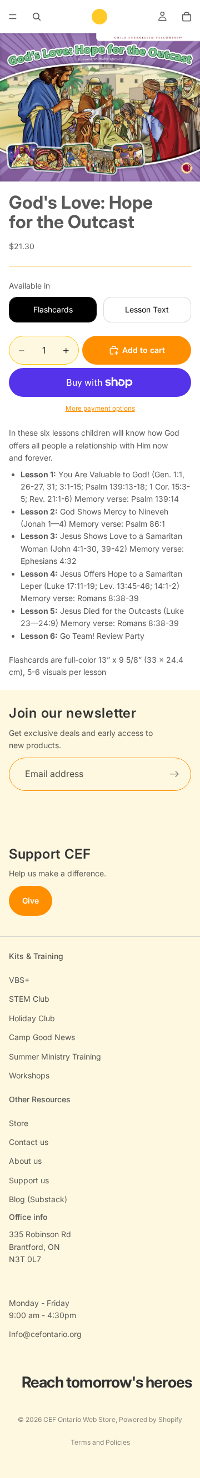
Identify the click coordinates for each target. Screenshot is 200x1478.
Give (30, 900)
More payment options (100, 408)
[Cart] (186, 16)
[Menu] (13, 16)
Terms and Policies (100, 1442)
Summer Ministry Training (55, 1056)
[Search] (36, 16)
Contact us (28, 1142)
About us (25, 1161)
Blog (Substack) (38, 1199)
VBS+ (19, 980)
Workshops (29, 1075)
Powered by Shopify (150, 1419)
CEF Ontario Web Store (79, 1419)
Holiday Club (32, 1018)
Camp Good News (42, 1037)
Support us (29, 1180)
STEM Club (29, 998)
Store (18, 1123)
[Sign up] (174, 773)
